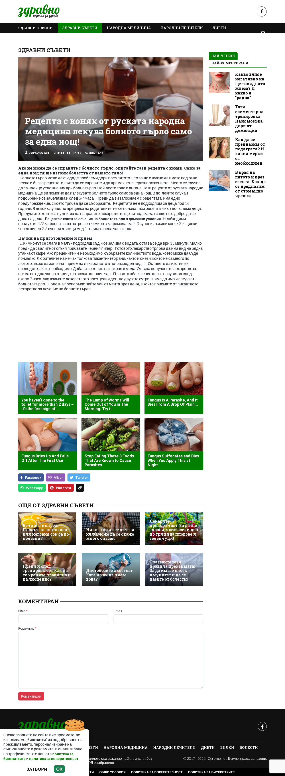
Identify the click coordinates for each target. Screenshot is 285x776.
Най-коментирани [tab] (229, 63)
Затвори (36, 769)
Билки (227, 747)
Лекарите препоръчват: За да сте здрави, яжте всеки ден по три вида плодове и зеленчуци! (174, 530)
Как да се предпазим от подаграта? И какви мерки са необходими (250, 151)
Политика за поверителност (157, 772)
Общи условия (112, 772)
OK (59, 769)
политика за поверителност (53, 758)
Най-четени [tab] (223, 56)
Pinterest (63, 487)
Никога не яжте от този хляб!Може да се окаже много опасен (110, 534)
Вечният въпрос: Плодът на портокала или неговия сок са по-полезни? (46, 532)
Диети (219, 27)
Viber (58, 477)
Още (27, 38)
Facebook (33, 477)
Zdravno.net (38, 153)
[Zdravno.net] (42, 726)
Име (23, 611)
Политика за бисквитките (211, 772)
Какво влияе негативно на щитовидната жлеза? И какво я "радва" (250, 86)
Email (118, 611)
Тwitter (81, 477)
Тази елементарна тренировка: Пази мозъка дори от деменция (249, 118)
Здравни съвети (79, 27)
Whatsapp (34, 487)
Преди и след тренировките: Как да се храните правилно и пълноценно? (47, 572)
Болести (249, 747)
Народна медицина (129, 27)
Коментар (27, 628)
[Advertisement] (63, 327)
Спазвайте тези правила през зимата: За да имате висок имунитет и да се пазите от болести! (172, 570)
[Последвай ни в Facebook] (262, 11)
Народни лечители (182, 27)
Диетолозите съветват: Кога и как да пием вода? (110, 574)
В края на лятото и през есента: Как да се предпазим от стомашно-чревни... (250, 184)
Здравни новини (35, 28)
